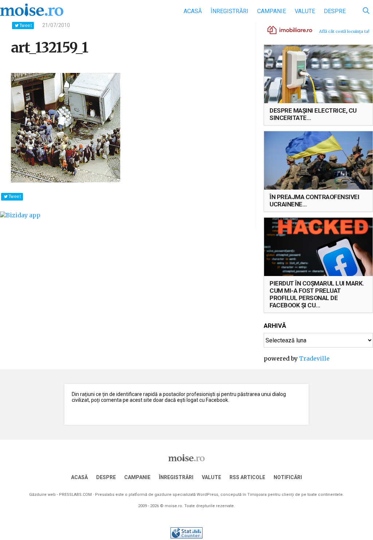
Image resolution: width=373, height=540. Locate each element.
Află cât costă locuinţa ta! (344, 31)
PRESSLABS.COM (75, 494)
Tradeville (314, 358)
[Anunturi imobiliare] (285, 29)
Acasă (193, 11)
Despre (335, 11)
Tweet (25, 25)
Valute (305, 11)
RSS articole (247, 477)
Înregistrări (229, 11)
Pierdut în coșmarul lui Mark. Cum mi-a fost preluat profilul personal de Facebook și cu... (317, 294)
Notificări (288, 477)
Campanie (271, 11)
